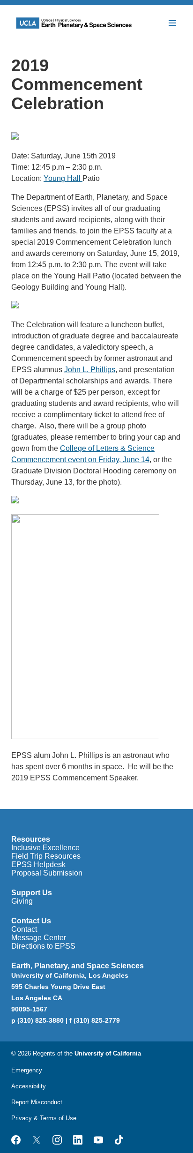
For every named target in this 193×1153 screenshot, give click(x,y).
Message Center (38, 938)
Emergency (26, 1070)
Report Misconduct (36, 1102)
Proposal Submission (46, 873)
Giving (22, 901)
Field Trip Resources (46, 856)
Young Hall (63, 178)
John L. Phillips (89, 370)
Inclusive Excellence (45, 848)
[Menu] (172, 23)
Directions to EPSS (43, 946)
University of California (107, 1053)
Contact (24, 929)
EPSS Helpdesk (38, 864)
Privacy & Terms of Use (43, 1118)
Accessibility (28, 1086)
